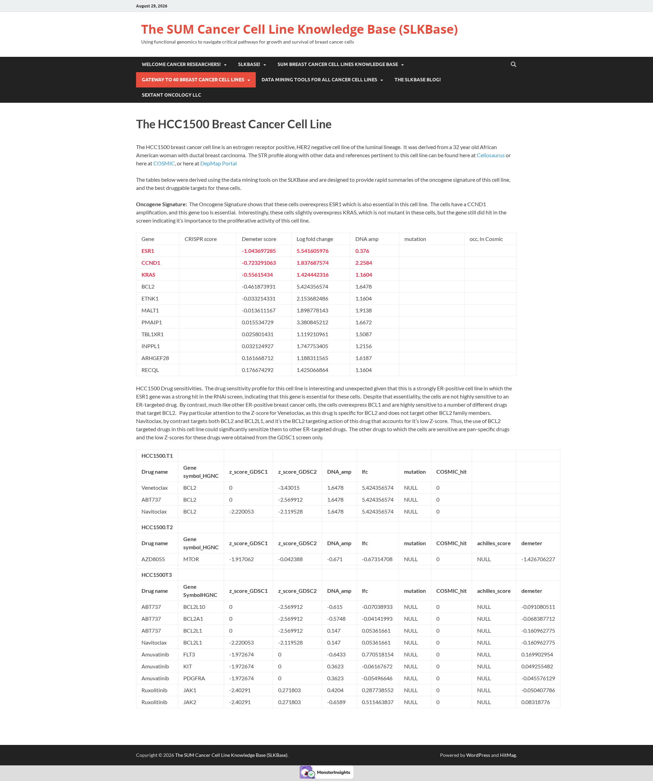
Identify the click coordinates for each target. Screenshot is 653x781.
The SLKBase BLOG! (418, 79)
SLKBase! (249, 64)
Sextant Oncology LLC (171, 95)
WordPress (478, 755)
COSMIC (164, 163)
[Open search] (513, 64)
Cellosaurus (491, 155)
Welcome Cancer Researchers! (181, 64)
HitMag (508, 755)
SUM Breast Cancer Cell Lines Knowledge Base (338, 64)
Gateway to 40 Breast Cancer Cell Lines (193, 79)
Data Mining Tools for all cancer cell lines (319, 79)
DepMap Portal (218, 163)
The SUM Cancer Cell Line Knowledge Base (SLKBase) (299, 29)
